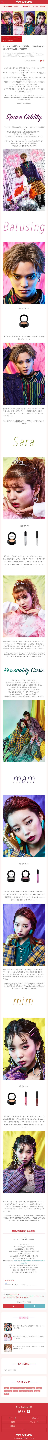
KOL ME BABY (31, 1296)
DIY (25, 1388)
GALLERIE (13, 1296)
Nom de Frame (24, 1391)
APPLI (6, 1388)
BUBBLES (8, 1296)
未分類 (6, 1393)
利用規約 (12, 1422)
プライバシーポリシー (35, 1422)
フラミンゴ (26, 1297)
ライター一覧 (12, 1418)
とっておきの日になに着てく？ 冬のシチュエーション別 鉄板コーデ (28, 1348)
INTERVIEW (7, 6)
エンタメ (37, 1391)
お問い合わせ (35, 1418)
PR (31, 1391)
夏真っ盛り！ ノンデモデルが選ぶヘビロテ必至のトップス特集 (28, 1337)
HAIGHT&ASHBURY (22, 1296)
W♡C (18, 1297)
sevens (14, 1297)
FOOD (35, 6)
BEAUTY (17, 6)
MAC (36, 1296)
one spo (10, 1297)
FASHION (26, 6)
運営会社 (12, 1426)
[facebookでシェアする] (43, 61)
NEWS (42, 6)
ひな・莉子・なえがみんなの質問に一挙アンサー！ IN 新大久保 (28, 1327)
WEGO (21, 1297)
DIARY (20, 1388)
